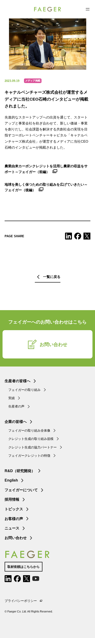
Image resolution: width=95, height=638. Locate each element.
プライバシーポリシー (21, 601)
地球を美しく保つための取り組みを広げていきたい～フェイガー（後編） (46, 187)
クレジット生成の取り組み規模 (30, 439)
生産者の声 (16, 406)
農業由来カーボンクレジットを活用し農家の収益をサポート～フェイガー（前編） (46, 169)
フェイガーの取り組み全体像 (29, 430)
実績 (11, 398)
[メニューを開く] (87, 9)
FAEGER (47, 9)
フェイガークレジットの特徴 (29, 455)
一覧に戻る (51, 277)
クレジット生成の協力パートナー (32, 447)
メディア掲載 (32, 80)
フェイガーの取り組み (24, 390)
